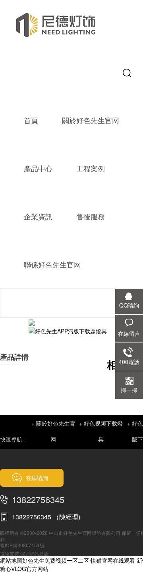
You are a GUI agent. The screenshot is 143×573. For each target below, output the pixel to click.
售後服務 (90, 216)
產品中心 (38, 168)
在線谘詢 (37, 478)
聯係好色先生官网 (52, 264)
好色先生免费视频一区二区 (55, 560)
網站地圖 (11, 560)
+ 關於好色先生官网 (53, 431)
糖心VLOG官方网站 (24, 569)
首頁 (31, 120)
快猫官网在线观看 (113, 560)
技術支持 (9, 553)
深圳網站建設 (34, 553)
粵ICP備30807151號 (22, 545)
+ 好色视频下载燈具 (101, 431)
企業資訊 (38, 216)
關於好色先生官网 (90, 120)
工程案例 (90, 168)
